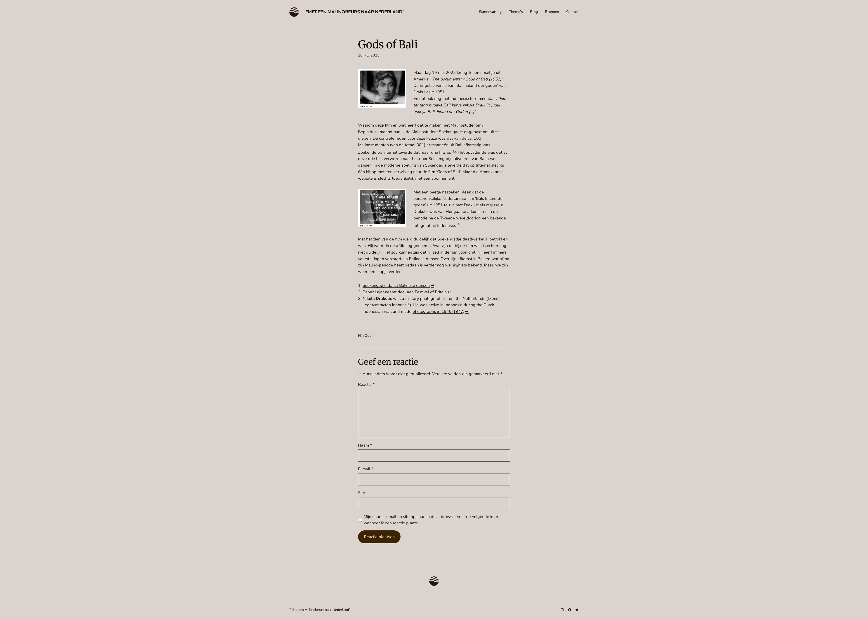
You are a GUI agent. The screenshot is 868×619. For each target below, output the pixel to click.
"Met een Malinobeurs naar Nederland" (355, 12)
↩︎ (432, 285)
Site (361, 492)
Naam (365, 445)
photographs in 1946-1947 (438, 311)
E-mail (365, 469)
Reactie (366, 384)
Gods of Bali (388, 44)
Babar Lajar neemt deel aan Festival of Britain (405, 292)
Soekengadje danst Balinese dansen (396, 285)
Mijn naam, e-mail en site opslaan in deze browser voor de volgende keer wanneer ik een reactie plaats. (431, 520)
